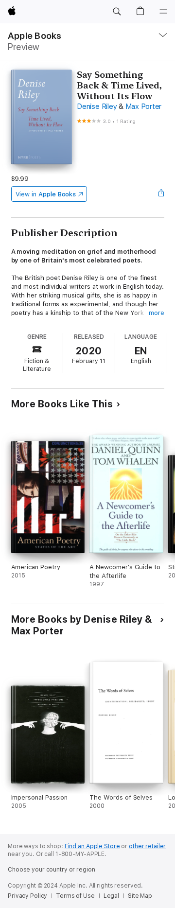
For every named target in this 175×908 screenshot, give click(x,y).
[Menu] (163, 11)
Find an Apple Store (92, 846)
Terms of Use (75, 895)
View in (46, 194)
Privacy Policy (27, 895)
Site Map (140, 895)
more (156, 312)
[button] (116, 11)
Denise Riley (97, 106)
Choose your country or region (51, 869)
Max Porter (143, 106)
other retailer (147, 846)
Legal (111, 895)
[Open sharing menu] (161, 194)
